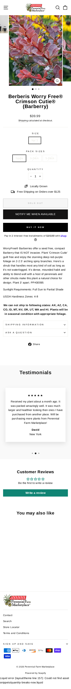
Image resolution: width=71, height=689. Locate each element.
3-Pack (34, 158)
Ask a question (18, 332)
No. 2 (34, 140)
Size (35, 133)
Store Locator (11, 627)
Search (7, 621)
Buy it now (36, 227)
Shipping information (24, 324)
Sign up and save (18, 644)
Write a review (35, 492)
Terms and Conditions (16, 633)
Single (19, 158)
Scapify (42, 673)
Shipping (23, 120)
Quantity (35, 169)
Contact (8, 615)
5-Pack (50, 158)
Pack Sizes (35, 151)
